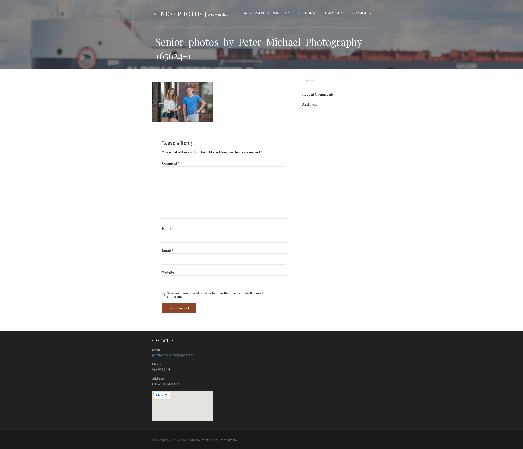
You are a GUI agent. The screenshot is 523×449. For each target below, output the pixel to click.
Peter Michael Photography (346, 13)
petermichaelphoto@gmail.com (172, 355)
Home (310, 13)
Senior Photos (178, 13)
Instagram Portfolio (260, 13)
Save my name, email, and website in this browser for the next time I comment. (219, 295)
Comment (170, 163)
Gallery (292, 13)
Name (168, 228)
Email (167, 250)
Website (168, 272)
